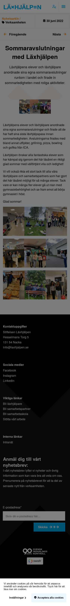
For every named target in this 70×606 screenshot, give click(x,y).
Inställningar (16, 597)
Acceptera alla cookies (50, 597)
